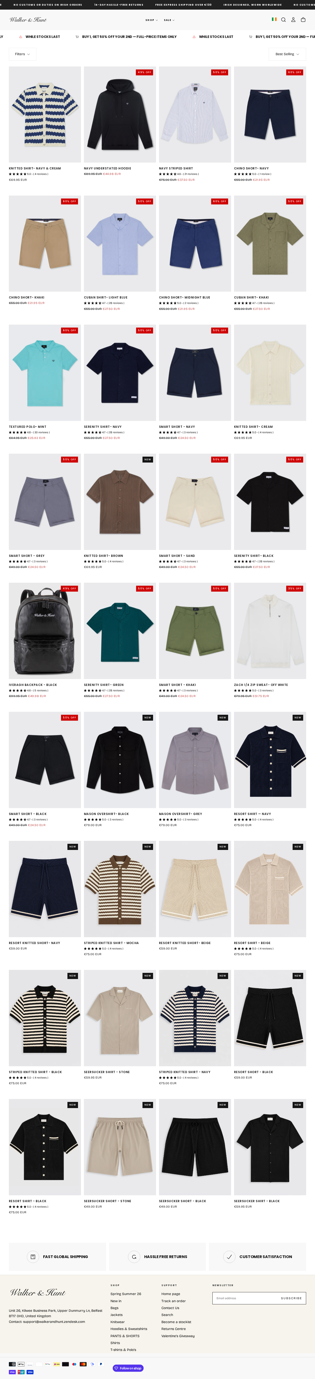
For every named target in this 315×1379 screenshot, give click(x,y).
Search (167, 1315)
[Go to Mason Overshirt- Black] (120, 760)
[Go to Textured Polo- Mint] (45, 373)
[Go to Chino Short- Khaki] (45, 244)
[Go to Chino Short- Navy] (270, 114)
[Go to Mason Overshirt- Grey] (195, 760)
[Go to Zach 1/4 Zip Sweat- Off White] (270, 631)
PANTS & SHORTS (125, 1336)
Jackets (116, 1315)
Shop (150, 20)
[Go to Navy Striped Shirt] (195, 114)
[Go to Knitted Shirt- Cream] (270, 373)
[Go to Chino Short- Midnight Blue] (195, 244)
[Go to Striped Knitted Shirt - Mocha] (120, 889)
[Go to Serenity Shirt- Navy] (120, 373)
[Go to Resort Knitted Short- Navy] (45, 889)
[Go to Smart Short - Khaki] (195, 631)
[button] (283, 20)
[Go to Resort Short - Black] (270, 1018)
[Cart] (303, 20)
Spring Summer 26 (125, 1294)
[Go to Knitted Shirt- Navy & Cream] (45, 114)
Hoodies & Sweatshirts (128, 1329)
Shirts (115, 1343)
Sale (168, 20)
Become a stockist (176, 1322)
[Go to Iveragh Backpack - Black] (45, 631)
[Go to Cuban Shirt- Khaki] (270, 244)
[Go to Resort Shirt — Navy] (270, 760)
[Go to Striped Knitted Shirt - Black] (45, 1018)
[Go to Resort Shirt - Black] (45, 1147)
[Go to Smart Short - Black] (45, 760)
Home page (170, 1294)
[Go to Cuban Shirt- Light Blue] (120, 244)
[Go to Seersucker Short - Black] (195, 1147)
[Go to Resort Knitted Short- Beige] (195, 889)
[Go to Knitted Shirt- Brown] (120, 502)
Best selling (285, 54)
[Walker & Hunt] (38, 1292)
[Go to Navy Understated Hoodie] (120, 114)
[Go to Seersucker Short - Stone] (120, 1147)
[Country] (274, 20)
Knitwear (117, 1322)
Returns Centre (173, 1329)
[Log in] (293, 20)
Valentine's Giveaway (178, 1336)
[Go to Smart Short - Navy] (195, 373)
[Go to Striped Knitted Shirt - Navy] (195, 1018)
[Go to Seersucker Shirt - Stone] (120, 1018)
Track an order (173, 1301)
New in (115, 1301)
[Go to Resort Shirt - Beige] (270, 889)
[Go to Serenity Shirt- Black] (270, 502)
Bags (114, 1308)
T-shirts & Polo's (123, 1350)
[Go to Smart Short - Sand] (195, 502)
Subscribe (291, 1298)
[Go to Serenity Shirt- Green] (120, 631)
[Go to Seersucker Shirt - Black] (270, 1147)
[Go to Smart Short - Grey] (45, 502)
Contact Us (170, 1308)
